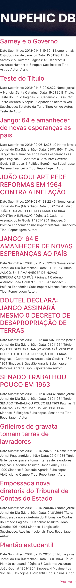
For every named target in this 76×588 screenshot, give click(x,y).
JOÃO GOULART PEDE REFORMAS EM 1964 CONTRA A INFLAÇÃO (33, 184)
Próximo (68, 582)
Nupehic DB (38, 18)
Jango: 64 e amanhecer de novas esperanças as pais (35, 127)
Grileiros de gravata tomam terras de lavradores (28, 434)
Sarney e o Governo (29, 41)
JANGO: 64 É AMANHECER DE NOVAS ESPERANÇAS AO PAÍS (36, 246)
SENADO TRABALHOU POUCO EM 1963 (33, 380)
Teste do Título (22, 78)
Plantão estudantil (26, 545)
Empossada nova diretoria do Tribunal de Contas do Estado (34, 490)
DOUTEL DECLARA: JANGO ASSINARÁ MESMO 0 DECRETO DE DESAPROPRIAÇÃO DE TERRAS (35, 315)
